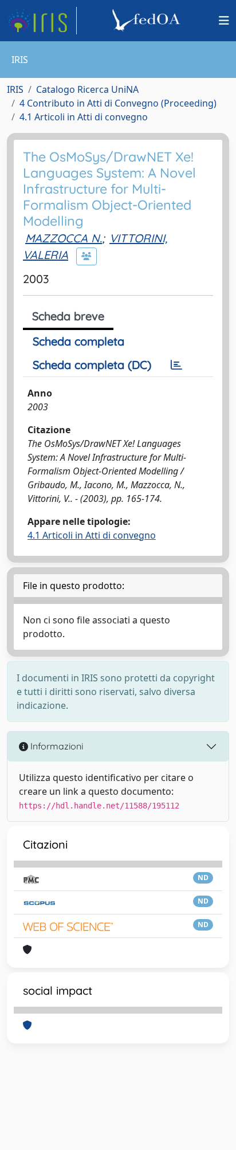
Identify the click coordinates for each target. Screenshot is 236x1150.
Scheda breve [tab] (68, 316)
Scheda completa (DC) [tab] (92, 365)
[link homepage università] (147, 20)
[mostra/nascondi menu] (224, 20)
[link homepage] (42, 20)
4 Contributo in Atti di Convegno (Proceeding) (118, 103)
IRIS (15, 89)
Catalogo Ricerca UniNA (87, 89)
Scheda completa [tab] (78, 341)
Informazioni (55, 746)
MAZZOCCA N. (63, 238)
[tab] (176, 365)
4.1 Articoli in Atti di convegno (83, 117)
